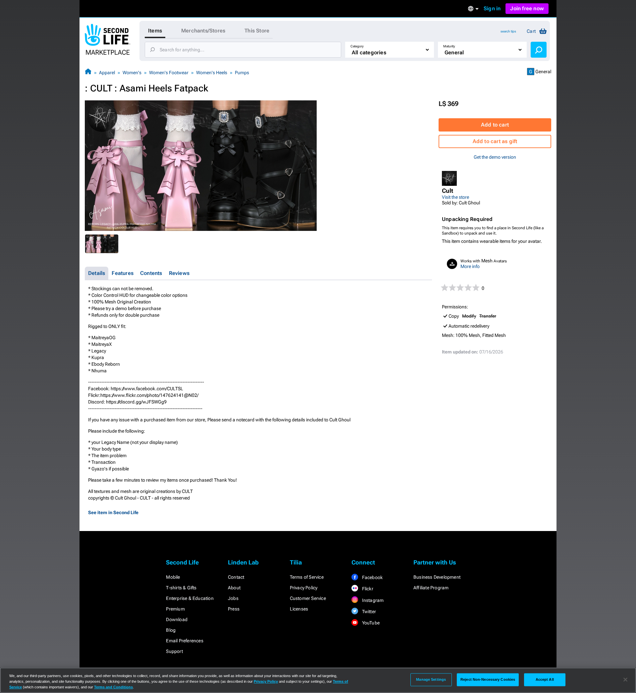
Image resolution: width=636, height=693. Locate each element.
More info (470, 266)
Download (176, 619)
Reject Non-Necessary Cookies (487, 679)
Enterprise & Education (189, 598)
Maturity (449, 46)
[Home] (88, 72)
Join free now (527, 8)
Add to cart (495, 125)
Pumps (242, 72)
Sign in (492, 8)
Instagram (372, 600)
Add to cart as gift (495, 141)
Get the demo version (495, 157)
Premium (175, 609)
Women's (132, 72)
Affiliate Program (431, 587)
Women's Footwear (168, 72)
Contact (236, 577)
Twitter (368, 611)
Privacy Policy (304, 587)
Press (233, 609)
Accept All (545, 679)
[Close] (625, 679)
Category (357, 46)
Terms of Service (307, 577)
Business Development (436, 577)
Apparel (107, 72)
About (234, 587)
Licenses (299, 609)
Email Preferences (184, 640)
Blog (171, 630)
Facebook (372, 577)
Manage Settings (431, 679)
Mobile (173, 577)
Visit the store (455, 197)
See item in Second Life (113, 512)
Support (174, 651)
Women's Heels (211, 72)
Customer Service (308, 598)
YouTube (370, 622)
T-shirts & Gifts (181, 587)
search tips (508, 31)
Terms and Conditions (113, 687)
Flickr (367, 588)
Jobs (233, 598)
